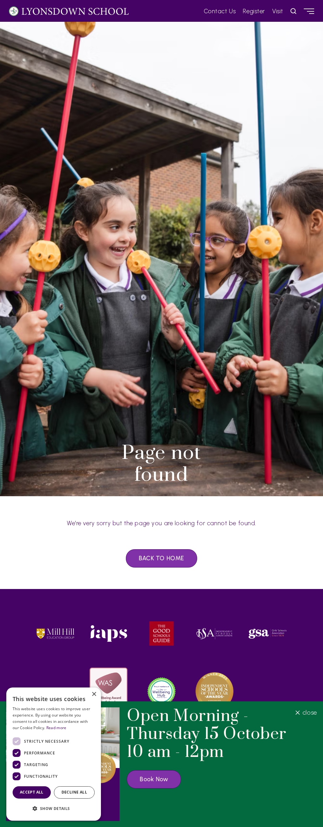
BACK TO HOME (161, 558)
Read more (56, 727)
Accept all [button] (32, 792)
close (309, 712)
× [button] (93, 694)
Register (254, 11)
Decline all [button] (74, 792)
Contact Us (220, 11)
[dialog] (53, 754)
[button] (54, 808)
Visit (277, 11)
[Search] (294, 11)
